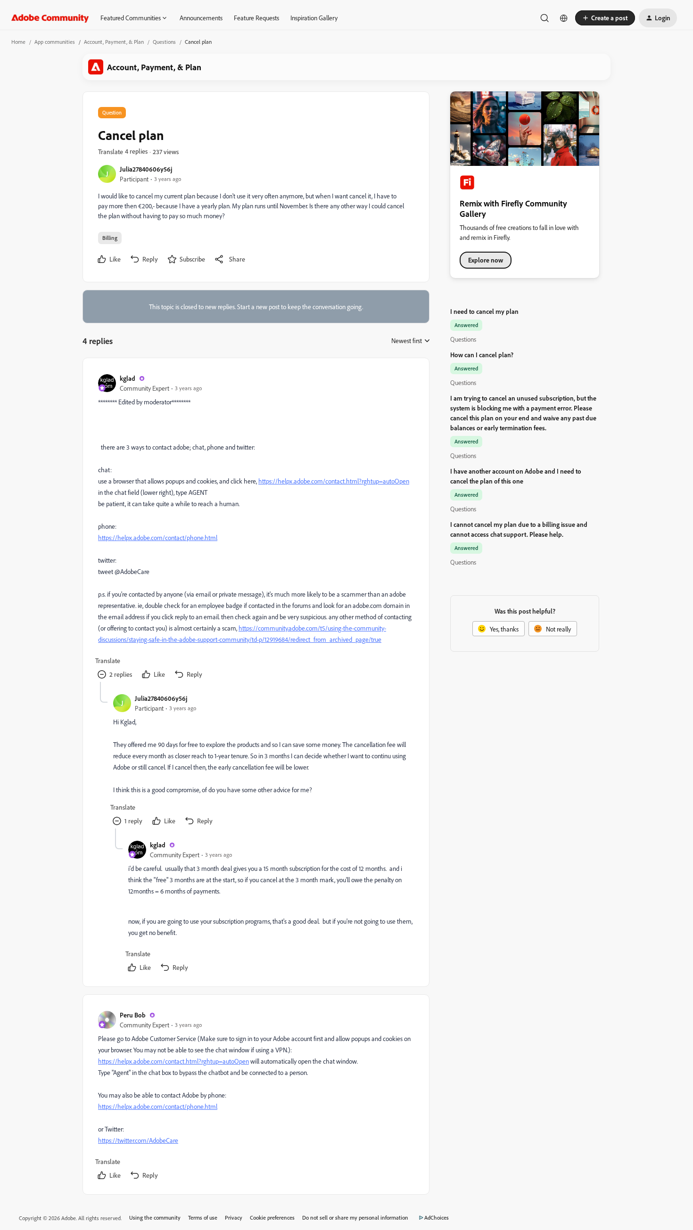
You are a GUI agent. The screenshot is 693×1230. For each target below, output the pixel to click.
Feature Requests (256, 18)
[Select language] (563, 17)
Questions (164, 41)
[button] (605, 17)
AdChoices (436, 1217)
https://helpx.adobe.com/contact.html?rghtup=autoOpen (333, 481)
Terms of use (202, 1217)
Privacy (233, 1217)
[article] (255, 527)
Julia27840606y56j (146, 169)
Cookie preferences (272, 1217)
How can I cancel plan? (481, 355)
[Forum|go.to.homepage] (50, 17)
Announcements (201, 18)
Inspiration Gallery (314, 18)
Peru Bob (133, 1015)
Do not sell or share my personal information (355, 1217)
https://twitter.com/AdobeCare (138, 1140)
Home (18, 41)
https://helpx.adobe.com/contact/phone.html (157, 537)
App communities (54, 41)
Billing (109, 237)
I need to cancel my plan (484, 311)
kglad (127, 378)
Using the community (155, 1217)
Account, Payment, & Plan (114, 41)
